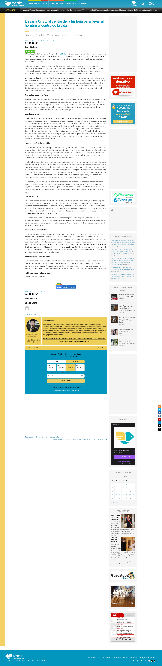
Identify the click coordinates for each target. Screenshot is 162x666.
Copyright (142, 658)
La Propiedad (107, 658)
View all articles (30, 314)
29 (123, 498)
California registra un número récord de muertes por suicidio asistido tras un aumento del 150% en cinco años (122, 251)
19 (113, 495)
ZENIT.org (64, 54)
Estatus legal (133, 658)
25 (133, 495)
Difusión (125, 658)
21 (119, 495)
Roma (45, 4)
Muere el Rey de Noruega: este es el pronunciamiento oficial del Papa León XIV (122, 269)
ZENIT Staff (45, 40)
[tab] (117, 615)
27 (116, 498)
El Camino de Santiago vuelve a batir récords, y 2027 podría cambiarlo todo (127, 341)
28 (119, 498)
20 (116, 495)
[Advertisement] (66, 418)
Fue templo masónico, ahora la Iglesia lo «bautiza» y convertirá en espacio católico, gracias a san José (127, 307)
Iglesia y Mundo (56, 4)
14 (119, 491)
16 (126, 491)
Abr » (116, 502)
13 (116, 491)
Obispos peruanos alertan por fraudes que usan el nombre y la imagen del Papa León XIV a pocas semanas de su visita (123, 242)
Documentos (71, 4)
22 (123, 495)
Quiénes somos (92, 658)
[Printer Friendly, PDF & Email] (30, 51)
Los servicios (117, 658)
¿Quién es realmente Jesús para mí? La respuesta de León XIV (126, 296)
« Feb (112, 502)
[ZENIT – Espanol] (16, 3)
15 (123, 491)
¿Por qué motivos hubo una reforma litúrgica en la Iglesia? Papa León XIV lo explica (127, 319)
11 (133, 488)
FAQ (100, 658)
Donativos (83, 4)
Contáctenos (150, 658)
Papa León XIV (34, 4)
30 (126, 498)
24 (130, 495)
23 (126, 495)
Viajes (54, 40)
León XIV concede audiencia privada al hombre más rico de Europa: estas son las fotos (87, 10)
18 (133, 491)
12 (113, 491)
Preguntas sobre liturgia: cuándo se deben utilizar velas (126, 331)
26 (113, 498)
